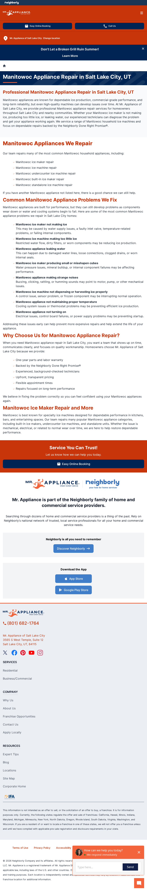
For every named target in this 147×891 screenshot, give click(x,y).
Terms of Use (20, 847)
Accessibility (63, 847)
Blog (6, 762)
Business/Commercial (17, 678)
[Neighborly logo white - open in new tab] (11, 2)
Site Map (9, 778)
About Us (9, 708)
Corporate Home (14, 786)
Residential (10, 670)
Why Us (8, 700)
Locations (9, 770)
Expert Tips (11, 754)
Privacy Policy (42, 847)
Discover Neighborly (71, 548)
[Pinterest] (23, 653)
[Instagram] (40, 653)
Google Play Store (76, 590)
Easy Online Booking (40, 26)
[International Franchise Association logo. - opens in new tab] (9, 797)
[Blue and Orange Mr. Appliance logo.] (52, 484)
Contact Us (10, 724)
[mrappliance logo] (73, 613)
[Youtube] (31, 653)
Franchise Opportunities (19, 716)
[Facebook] (14, 653)
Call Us (112, 26)
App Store (76, 578)
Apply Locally (12, 732)
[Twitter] (6, 653)
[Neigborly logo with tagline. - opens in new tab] (104, 484)
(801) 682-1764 (23, 623)
